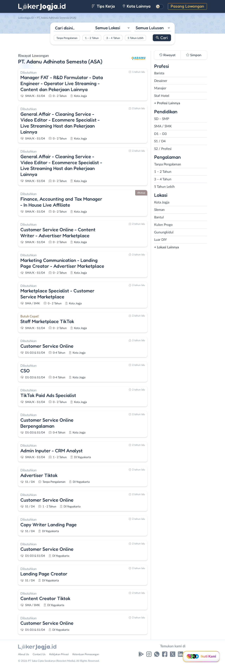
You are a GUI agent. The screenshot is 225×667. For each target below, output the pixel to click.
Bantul (159, 217)
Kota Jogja (161, 202)
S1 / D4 (160, 141)
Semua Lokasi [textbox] (107, 27)
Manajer (160, 88)
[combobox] (112, 28)
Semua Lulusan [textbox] (150, 27)
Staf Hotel (161, 96)
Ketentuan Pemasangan (85, 654)
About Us (23, 654)
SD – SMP (161, 119)
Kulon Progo (163, 225)
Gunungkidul (163, 232)
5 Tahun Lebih (135, 38)
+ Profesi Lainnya (167, 103)
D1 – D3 (160, 134)
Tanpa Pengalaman (66, 38)
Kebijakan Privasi (59, 654)
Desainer (160, 81)
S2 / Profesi (163, 149)
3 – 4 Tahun (113, 38)
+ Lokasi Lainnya (166, 247)
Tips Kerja (105, 6)
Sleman (159, 210)
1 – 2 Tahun (92, 38)
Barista (159, 73)
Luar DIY (160, 239)
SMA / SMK (163, 126)
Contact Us (39, 654)
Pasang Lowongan (187, 6)
